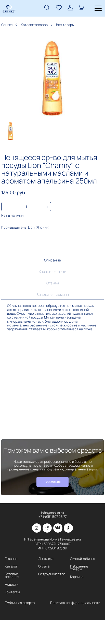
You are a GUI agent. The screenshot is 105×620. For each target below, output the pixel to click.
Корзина (76, 576)
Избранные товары (79, 567)
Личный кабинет (83, 558)
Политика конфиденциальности (75, 602)
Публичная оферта (20, 602)
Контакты (12, 592)
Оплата (43, 566)
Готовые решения (12, 575)
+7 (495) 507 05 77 (52, 516)
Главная (11, 558)
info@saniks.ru (52, 512)
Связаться (53, 482)
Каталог (11, 566)
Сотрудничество (51, 574)
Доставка (45, 558)
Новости (11, 584)
